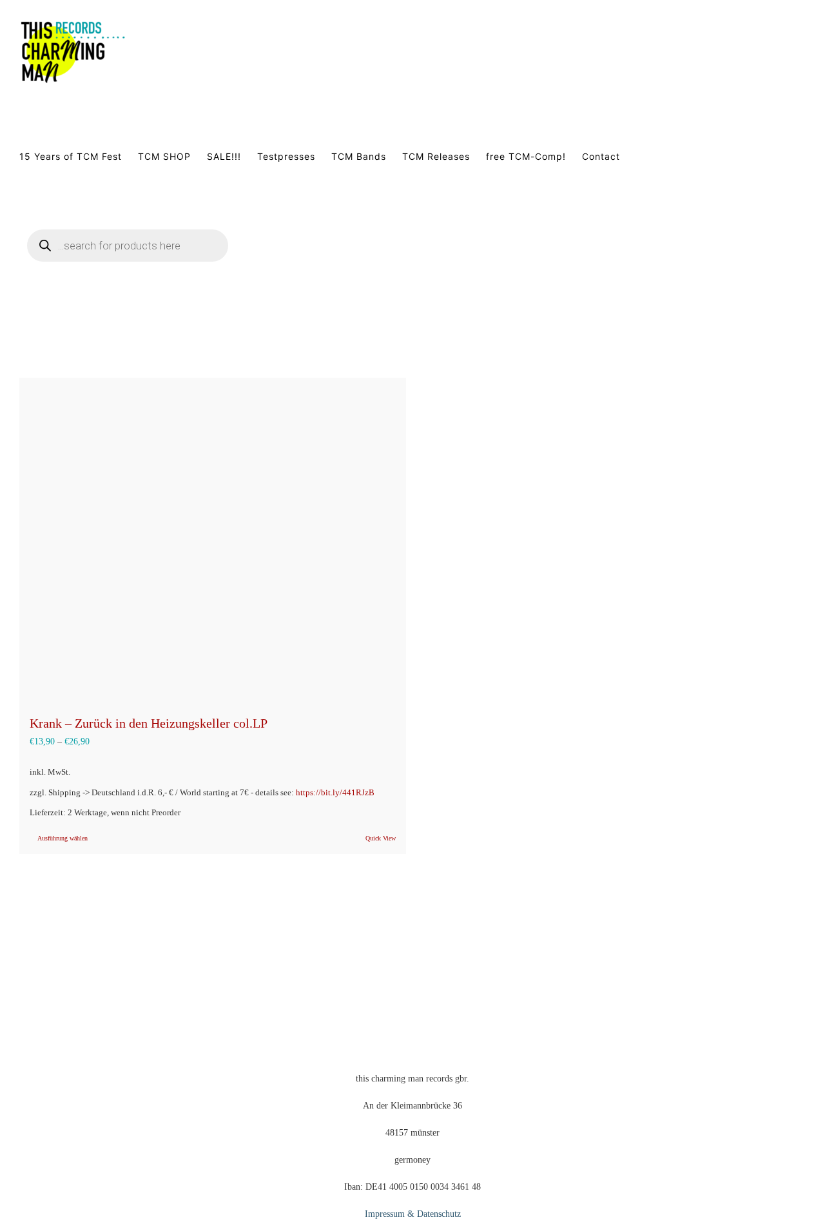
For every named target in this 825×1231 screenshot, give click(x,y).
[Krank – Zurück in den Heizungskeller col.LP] (212, 539)
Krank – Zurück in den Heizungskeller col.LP (148, 723)
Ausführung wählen (62, 838)
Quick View (380, 838)
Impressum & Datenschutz (413, 1214)
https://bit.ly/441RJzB (335, 792)
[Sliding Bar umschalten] (285, 261)
